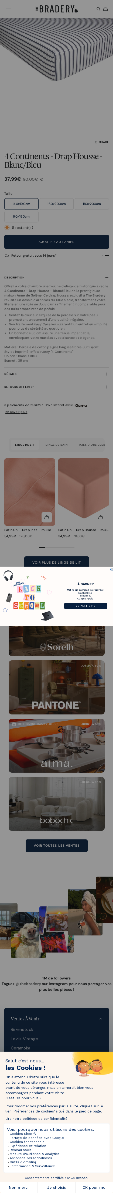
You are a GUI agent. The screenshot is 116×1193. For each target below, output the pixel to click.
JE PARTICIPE (85, 606)
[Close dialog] (112, 569)
